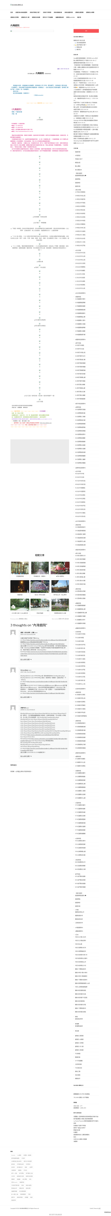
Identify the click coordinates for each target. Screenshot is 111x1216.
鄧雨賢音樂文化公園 (60, 613)
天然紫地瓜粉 (20, 1164)
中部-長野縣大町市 (80, 947)
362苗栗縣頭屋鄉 (80, 441)
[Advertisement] (39, 451)
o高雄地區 (78, 692)
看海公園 (28, 1188)
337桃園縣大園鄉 (80, 331)
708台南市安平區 (80, 644)
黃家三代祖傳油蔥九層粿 (81, 138)
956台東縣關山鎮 (80, 851)
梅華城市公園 (20, 1176)
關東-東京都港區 (80, 1001)
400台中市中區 (79, 473)
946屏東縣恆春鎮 (80, 748)
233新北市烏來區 (80, 213)
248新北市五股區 (80, 231)
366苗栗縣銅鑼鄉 (80, 456)
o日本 (76, 934)
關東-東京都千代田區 (81, 997)
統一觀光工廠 (14, 1194)
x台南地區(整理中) (80, 689)
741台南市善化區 (80, 680)
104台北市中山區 (80, 256)
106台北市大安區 (80, 263)
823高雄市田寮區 (80, 702)
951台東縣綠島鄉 (80, 844)
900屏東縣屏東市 (80, 723)
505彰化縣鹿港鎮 (80, 563)
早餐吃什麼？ (79, 159)
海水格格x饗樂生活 (78, 1085)
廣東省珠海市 (79, 919)
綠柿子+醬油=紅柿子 (79, 1128)
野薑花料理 (77, 1130)
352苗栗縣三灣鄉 (80, 416)
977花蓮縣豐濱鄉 (80, 830)
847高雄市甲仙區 (80, 712)
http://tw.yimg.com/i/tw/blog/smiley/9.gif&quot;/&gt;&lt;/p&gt (45, 693)
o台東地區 (78, 838)
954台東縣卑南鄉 (80, 848)
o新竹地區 (78, 343)
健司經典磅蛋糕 (15, 1158)
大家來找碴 (78, 1064)
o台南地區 (78, 632)
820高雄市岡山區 (80, 698)
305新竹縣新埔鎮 (80, 367)
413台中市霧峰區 (80, 488)
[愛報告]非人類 (25, 17)
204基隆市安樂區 (80, 766)
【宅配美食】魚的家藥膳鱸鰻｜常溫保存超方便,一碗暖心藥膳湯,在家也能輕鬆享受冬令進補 (86, 67)
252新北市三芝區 (80, 242)
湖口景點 (24, 1179)
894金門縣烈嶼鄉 (80, 887)
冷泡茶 (23, 1158)
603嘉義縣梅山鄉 (80, 609)
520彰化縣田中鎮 (80, 584)
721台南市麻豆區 (80, 655)
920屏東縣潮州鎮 (80, 730)
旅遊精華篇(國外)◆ (80, 895)
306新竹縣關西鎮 (80, 370)
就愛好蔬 (77, 152)
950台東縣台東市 (80, 841)
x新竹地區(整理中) (80, 403)
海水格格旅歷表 (81, 42)
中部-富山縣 (78, 944)
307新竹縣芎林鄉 (80, 374)
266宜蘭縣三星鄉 (80, 791)
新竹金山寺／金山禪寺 (60, 595)
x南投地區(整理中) (80, 550)
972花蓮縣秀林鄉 (80, 812)
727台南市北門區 (80, 669)
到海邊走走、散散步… (40, 576)
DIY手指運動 (79, 1061)
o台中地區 (78, 471)
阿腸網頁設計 (107, 1212)
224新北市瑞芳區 (80, 199)
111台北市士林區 (80, 274)
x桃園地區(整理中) (80, 339)
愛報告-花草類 (79, 1043)
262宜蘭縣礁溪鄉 (80, 780)
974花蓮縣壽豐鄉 (80, 819)
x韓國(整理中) (79, 931)
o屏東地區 (78, 721)
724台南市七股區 (80, 659)
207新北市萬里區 (80, 192)
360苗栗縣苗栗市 (80, 434)
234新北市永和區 (80, 217)
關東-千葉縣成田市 (80, 969)
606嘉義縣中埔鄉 (80, 616)
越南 (76, 1016)
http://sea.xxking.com (46, 423)
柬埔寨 (77, 1024)
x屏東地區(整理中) (80, 753)
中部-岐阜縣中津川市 (81, 955)
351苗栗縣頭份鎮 (80, 413)
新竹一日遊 (14, 1173)
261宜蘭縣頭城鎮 (80, 776)
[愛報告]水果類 (90, 12)
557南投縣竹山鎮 (80, 541)
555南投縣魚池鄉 (80, 538)
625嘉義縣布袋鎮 (80, 623)
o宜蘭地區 (78, 771)
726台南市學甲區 (80, 666)
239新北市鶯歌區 (80, 224)
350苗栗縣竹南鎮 (80, 409)
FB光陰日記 (78, 1068)
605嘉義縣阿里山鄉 (81, 612)
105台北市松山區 (80, 260)
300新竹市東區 (79, 345)
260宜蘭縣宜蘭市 (80, 773)
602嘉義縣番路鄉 (80, 605)
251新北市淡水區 (80, 238)
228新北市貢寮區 (80, 206)
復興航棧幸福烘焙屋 (79, 63)
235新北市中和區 (80, 220)
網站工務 (77, 1071)
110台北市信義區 (80, 270)
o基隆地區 (78, 756)
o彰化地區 (78, 553)
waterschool (18, 27)
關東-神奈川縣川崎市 (81, 972)
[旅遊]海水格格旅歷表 (21, 12)
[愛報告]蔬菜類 (79, 12)
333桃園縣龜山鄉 (80, 317)
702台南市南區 (79, 641)
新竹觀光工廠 (29, 1173)
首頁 (11, 12)
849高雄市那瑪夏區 (81, 716)
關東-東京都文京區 (80, 1004)
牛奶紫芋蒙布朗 (15, 1185)
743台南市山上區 (80, 684)
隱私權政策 (58, 1214)
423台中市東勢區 (80, 502)
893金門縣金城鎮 (80, 883)
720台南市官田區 (80, 652)
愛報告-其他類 (79, 1050)
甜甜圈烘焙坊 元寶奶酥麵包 (81, 1134)
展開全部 (76, 40)
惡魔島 (19, 1170)
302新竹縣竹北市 (80, 356)
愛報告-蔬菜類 (79, 1036)
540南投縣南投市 (80, 527)
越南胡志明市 (79, 1019)
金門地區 (77, 874)
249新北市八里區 (80, 235)
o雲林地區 (78, 589)
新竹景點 (21, 1173)
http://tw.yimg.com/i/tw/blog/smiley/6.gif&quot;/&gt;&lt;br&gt (45, 644)
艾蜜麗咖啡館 (20, 576)
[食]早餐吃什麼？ (82, 45)
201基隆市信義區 (80, 759)
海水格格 (77, 1075)
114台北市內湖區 (80, 281)
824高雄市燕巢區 (80, 705)
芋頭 (29, 1194)
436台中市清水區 (80, 516)
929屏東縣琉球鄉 (80, 737)
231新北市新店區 (80, 210)
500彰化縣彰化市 (80, 555)
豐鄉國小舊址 (18, 619)
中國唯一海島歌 (27, 1155)
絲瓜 (75, 1137)
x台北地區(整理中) (80, 293)
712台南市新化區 (80, 648)
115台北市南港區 (80, 285)
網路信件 (77, 1078)
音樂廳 (26, 1197)
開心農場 (77, 166)
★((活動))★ (78, 170)
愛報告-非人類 (79, 1046)
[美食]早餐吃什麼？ (35, 12)
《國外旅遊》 (79, 893)
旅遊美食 (77, 183)
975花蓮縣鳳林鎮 (80, 823)
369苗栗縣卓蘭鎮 (80, 463)
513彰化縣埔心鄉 (80, 577)
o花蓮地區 (78, 803)
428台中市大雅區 (80, 513)
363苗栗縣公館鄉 (80, 445)
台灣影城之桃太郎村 (16, 1161)
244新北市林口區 (80, 228)
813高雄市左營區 (80, 694)
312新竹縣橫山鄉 (80, 388)
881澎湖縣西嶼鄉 (80, 866)
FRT (100, 1208)
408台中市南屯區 (80, 484)
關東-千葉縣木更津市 (81, 980)
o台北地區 (78, 250)
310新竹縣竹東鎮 (80, 381)
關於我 (79, 17)
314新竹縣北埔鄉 (80, 395)
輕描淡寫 (79, 47)
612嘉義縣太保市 (80, 620)
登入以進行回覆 (25, 659)
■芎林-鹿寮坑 (60, 576)
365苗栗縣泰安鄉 (80, 452)
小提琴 (31, 1167)
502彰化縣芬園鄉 (80, 559)
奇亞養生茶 (20, 1167)
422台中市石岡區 (80, 498)
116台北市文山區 (80, 288)
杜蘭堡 (75, 1132)
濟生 (30, 1179)
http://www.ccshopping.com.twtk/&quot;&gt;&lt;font (43, 735)
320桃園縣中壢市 (80, 299)
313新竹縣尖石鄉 (80, 391)
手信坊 (25, 1170)
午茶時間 (77, 1053)
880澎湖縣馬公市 (80, 862)
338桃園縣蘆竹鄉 (80, 334)
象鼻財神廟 (20, 1197)
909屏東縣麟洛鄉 (80, 726)
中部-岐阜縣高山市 (80, 962)
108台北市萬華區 (80, 267)
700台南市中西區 (80, 634)
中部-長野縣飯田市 (80, 951)
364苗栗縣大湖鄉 (80, 448)
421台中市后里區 (80, 495)
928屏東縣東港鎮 (80, 734)
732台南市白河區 (80, 677)
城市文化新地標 (28, 1161)
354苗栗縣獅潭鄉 (80, 424)
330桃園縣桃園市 (80, 313)
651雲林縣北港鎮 (80, 598)
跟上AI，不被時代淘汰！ (81, 83)
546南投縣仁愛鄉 (80, 534)
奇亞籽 (13, 1167)
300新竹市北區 (79, 349)
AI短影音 (77, 155)
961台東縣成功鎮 (80, 855)
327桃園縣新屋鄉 (80, 306)
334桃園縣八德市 (80, 320)
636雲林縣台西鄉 (80, 591)
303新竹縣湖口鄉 (80, 359)
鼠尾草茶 (13, 1200)
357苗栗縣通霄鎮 (80, 427)
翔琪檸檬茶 (23, 1194)
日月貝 (13, 1176)
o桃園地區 (78, 297)
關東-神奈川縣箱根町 (81, 976)
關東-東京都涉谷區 (80, 994)
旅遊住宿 (77, 186)
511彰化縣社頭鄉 (80, 573)
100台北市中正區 (80, 252)
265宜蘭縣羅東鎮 (80, 787)
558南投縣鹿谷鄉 (80, 545)
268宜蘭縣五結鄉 (80, 794)
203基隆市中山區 (80, 762)
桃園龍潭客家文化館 (79, 80)
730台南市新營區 (80, 673)
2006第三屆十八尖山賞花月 (20, 613)
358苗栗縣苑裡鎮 (80, 431)
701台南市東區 (79, 637)
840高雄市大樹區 (80, 709)
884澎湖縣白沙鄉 (80, 869)
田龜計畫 (21, 1188)
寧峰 (26, 1167)
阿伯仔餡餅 (40, 613)
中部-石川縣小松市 (80, 937)
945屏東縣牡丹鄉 (80, 744)
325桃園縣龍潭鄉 (80, 302)
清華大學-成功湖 (60, 619)
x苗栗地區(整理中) (80, 468)
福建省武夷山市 (79, 912)
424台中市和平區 (80, 505)
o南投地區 (78, 525)
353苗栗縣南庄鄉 (80, 420)
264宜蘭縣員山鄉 (80, 784)
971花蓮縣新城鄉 (80, 808)
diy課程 (19, 1155)
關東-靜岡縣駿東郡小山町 (82, 983)
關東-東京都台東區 (80, 1012)
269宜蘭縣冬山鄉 (80, 798)
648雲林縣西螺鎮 (80, 595)
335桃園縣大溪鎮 (80, 324)
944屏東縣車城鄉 (80, 741)
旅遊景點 (77, 179)
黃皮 (31, 1197)
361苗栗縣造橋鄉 (80, 438)
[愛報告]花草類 (14, 17)
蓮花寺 (13, 1197)
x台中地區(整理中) (80, 521)
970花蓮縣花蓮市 (80, 805)
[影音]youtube (70, 17)
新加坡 (77, 1031)
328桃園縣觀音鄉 (80, 310)
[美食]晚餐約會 (58, 12)
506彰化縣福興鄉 (80, 566)
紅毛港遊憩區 (22, 1191)
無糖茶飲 (22, 1182)
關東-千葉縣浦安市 (80, 1008)
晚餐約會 (77, 1057)
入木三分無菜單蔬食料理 (81, 78)
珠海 (22, 1185)
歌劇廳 (18, 1179)
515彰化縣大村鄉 (80, 580)
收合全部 (82, 40)
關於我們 (51, 1214)
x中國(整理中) (79, 927)
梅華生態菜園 (29, 1176)
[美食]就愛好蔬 (69, 12)
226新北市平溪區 (80, 203)
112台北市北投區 (80, 277)
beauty (13, 1155)
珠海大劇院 (28, 1185)
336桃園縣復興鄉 (80, 327)
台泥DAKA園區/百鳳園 (80, 1139)
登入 (19, 771)
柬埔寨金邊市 (79, 1026)
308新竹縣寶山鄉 (80, 377)
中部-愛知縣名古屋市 (81, 958)
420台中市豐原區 (80, 491)
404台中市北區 (79, 477)
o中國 (76, 910)
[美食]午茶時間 (47, 12)
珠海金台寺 (14, 1188)
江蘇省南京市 (79, 923)
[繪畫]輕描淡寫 (60, 17)
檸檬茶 (13, 1179)
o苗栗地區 (78, 407)
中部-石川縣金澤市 (80, 940)
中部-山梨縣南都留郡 (81, 987)
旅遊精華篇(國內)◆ (80, 175)
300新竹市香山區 (80, 352)
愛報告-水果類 (79, 1039)
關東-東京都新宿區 (80, 990)
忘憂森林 (13, 1170)
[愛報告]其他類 (36, 17)
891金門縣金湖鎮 (80, 876)
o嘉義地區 (78, 603)
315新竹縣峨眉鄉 (80, 399)
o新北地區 (78, 190)
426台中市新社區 (80, 509)
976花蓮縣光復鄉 (80, 826)
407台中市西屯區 (80, 481)
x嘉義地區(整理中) (80, 628)
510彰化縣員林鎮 (80, 570)
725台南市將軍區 (80, 662)
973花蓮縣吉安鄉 (80, 816)
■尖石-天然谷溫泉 (40, 595)
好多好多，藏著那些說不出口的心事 (84, 111)
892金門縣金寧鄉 (80, 880)
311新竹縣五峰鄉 (80, 384)
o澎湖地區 (78, 860)
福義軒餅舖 (14, 1191)
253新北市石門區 (80, 245)
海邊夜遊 (19, 595)
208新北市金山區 (80, 195)
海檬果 (75, 1141)
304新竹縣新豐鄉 (80, 363)
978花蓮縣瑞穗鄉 (80, 833)
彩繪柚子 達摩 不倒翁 (80, 1125)
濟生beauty (14, 1182)
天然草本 (28, 1164)
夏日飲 (13, 1164)
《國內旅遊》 (79, 173)
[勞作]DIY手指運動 (48, 17)
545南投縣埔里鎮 (80, 530)
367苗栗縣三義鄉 (80, 459)
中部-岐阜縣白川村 (80, 965)
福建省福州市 (79, 915)
